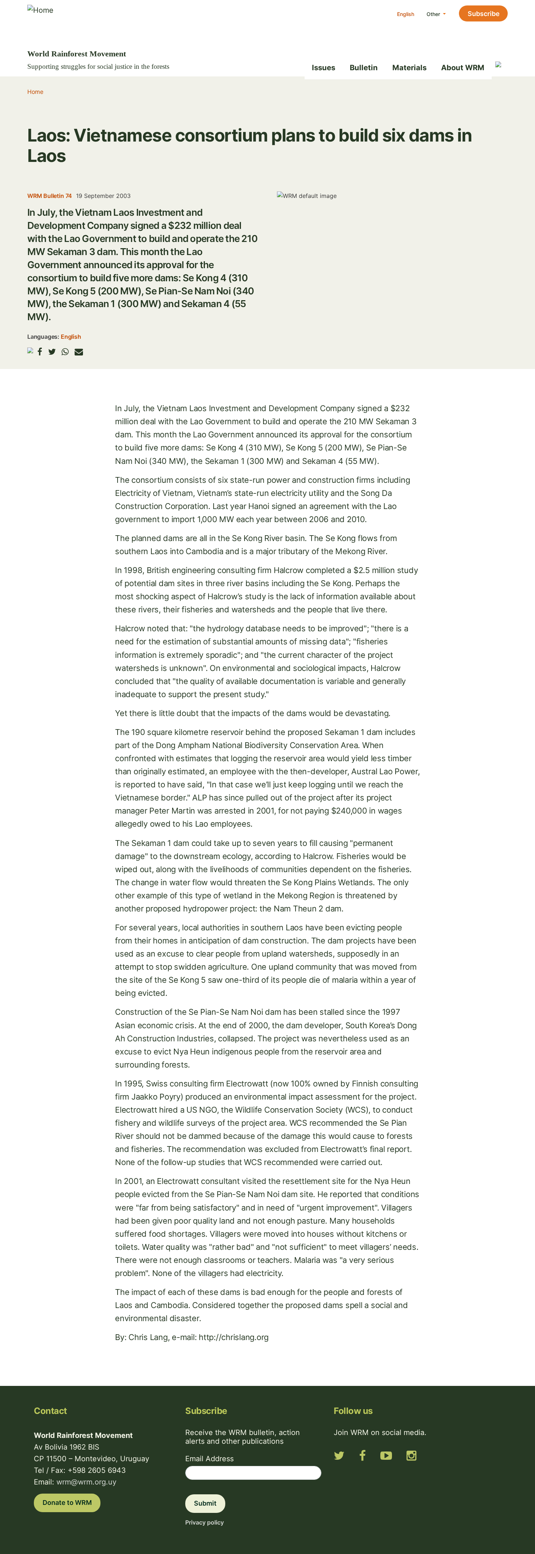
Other (434, 14)
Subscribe (484, 13)
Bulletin (364, 67)
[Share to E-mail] (79, 351)
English (405, 14)
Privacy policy (204, 1522)
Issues (323, 67)
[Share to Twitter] (52, 351)
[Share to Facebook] (39, 351)
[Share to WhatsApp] (65, 351)
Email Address (209, 1458)
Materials (409, 67)
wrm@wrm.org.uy (86, 1482)
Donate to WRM (67, 1502)
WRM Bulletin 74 (49, 195)
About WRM (462, 67)
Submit (205, 1503)
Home (35, 91)
